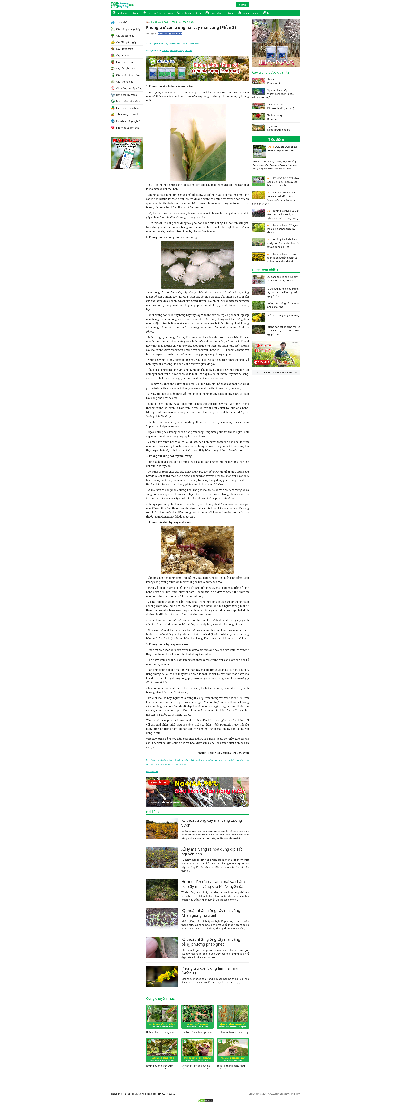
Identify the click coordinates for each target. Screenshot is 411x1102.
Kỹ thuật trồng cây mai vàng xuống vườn (211, 822)
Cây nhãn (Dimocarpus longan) (278, 127)
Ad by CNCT (243, 57)
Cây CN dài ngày (124, 35)
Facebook (129, 1093)
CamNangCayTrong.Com (128, 5)
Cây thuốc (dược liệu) (127, 75)
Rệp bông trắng (177, 50)
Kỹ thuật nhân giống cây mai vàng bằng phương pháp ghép (210, 942)
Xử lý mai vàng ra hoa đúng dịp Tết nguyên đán (211, 851)
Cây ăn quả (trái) (124, 61)
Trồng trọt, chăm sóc (182, 22)
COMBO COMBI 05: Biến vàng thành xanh (282, 148)
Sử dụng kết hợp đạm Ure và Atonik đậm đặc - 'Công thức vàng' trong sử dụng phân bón (274, 198)
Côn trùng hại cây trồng (160, 12)
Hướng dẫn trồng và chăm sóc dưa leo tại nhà (283, 304)
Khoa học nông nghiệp (128, 121)
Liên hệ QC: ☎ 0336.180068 (170, 34)
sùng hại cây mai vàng (234, 760)
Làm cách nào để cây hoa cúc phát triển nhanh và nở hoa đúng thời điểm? (282, 257)
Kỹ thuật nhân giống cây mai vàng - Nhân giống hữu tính (211, 913)
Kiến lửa (188, 50)
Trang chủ (121, 22)
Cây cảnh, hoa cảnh (126, 68)
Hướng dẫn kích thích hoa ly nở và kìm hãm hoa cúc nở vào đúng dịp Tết (283, 243)
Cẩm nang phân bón (127, 107)
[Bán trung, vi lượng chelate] (276, 365)
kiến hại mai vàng (214, 760)
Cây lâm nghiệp (124, 81)
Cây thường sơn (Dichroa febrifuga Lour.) (280, 106)
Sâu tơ (165, 50)
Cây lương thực (124, 48)
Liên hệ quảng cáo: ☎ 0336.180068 (155, 1093)
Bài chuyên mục (251, 12)
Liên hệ (271, 12)
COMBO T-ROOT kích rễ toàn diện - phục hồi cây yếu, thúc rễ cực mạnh (283, 181)
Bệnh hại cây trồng (191, 12)
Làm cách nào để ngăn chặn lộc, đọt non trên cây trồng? (282, 228)
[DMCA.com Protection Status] (205, 1100)
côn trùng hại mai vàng (174, 760)
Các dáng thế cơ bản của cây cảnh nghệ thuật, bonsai (282, 278)
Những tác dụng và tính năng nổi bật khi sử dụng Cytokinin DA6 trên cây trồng (283, 214)
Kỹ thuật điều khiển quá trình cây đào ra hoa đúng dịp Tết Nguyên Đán (283, 292)
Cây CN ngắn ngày (125, 42)
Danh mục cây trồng (127, 12)
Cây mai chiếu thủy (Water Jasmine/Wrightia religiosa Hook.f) (273, 93)
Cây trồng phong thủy (127, 29)
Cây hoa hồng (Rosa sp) (274, 117)
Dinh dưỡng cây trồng (222, 12)
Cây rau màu (122, 55)
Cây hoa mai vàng (173, 43)
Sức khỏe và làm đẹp (127, 127)
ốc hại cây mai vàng (195, 760)
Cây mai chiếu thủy (190, 43)
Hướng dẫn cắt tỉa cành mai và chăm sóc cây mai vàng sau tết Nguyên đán (213, 884)
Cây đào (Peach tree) (273, 81)
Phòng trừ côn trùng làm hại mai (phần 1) (209, 970)
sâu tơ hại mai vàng (177, 764)
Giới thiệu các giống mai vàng (283, 315)
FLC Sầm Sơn (152, 771)
